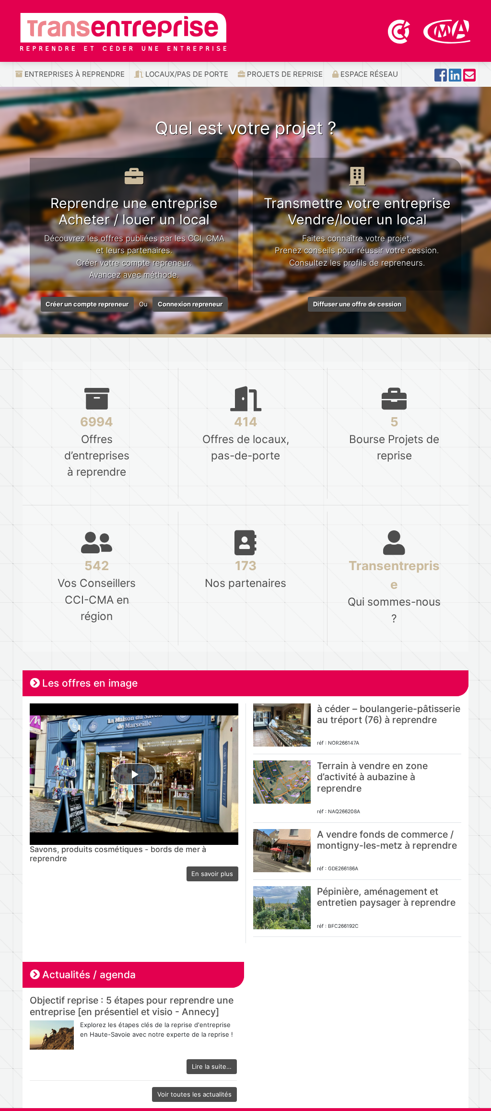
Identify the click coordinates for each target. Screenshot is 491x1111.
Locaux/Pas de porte (185, 74)
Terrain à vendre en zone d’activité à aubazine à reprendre (372, 777)
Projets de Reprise (284, 74)
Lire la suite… (212, 1066)
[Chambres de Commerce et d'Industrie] (400, 31)
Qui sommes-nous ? (394, 591)
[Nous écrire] (469, 77)
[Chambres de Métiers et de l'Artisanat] (447, 31)
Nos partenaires (245, 573)
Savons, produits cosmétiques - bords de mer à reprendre (118, 854)
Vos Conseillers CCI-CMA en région (97, 590)
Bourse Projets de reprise (394, 438)
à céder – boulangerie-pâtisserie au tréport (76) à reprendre (388, 714)
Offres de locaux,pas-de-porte (245, 438)
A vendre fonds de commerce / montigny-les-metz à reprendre (387, 840)
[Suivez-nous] (440, 77)
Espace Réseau (368, 74)
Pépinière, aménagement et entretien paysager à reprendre (386, 897)
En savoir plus (212, 873)
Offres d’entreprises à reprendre (96, 446)
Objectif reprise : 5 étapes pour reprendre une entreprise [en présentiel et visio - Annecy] (132, 1005)
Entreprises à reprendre (74, 74)
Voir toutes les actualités (194, 1094)
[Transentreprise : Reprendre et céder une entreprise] (123, 31)
